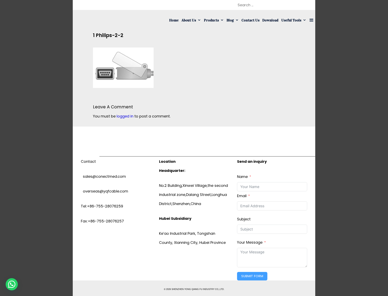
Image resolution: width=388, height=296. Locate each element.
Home (174, 20)
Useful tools (291, 20)
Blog (230, 20)
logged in (125, 116)
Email (242, 195)
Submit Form (252, 276)
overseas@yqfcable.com (104, 191)
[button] (12, 284)
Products (211, 20)
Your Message (250, 242)
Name (242, 176)
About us (188, 20)
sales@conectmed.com (103, 176)
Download (270, 20)
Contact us (250, 20)
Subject (244, 219)
